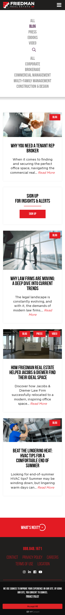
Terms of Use (24, 564)
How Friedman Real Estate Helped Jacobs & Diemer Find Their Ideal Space (32, 372)
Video (32, 43)
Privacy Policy (32, 557)
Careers (52, 557)
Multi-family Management (32, 81)
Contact (12, 557)
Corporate (32, 64)
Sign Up (32, 214)
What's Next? (30, 527)
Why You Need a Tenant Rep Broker (32, 148)
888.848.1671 (32, 548)
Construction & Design (32, 86)
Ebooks (33, 37)
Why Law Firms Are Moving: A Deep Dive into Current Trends (32, 283)
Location (44, 564)
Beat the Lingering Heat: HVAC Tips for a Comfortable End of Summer (32, 458)
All (32, 21)
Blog (32, 26)
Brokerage (32, 69)
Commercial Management (32, 75)
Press (32, 32)
